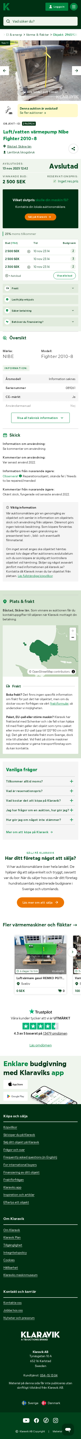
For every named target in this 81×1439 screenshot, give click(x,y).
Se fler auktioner (31, 112)
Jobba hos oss (13, 1310)
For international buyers (20, 1164)
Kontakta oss (12, 1302)
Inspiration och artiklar (18, 1194)
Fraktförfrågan (13, 1179)
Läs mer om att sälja (37, 902)
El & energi (14, 34)
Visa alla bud (64, 275)
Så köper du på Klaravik (19, 1135)
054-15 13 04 (49, 1375)
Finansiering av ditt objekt (21, 1172)
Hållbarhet (10, 1267)
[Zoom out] (73, 637)
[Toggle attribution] (73, 671)
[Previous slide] (4, 70)
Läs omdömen (40, 1045)
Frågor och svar (14, 1150)
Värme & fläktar (37, 34)
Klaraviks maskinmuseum (20, 1275)
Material (57, 1431)
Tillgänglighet (12, 1245)
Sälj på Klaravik (37, 216)
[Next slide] (76, 70)
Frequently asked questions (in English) (30, 1157)
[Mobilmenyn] (74, 7)
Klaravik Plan (12, 1237)
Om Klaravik (11, 1230)
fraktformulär (59, 703)
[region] (40, 651)
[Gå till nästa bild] (72, 952)
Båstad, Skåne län (19, 146)
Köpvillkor (10, 1127)
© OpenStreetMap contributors (49, 671)
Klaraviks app (12, 1187)
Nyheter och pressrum (19, 1318)
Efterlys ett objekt (16, 1202)
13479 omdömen (55, 1033)
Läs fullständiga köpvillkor (35, 576)
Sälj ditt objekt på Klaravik (21, 1142)
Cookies (9, 1260)
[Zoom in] (73, 631)
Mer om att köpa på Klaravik (27, 832)
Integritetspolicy (15, 1252)
